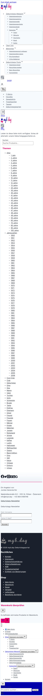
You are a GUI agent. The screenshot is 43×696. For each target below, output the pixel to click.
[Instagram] (8, 477)
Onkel (9, 413)
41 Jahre (14, 195)
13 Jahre (14, 185)
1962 (13, 265)
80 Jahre (14, 225)
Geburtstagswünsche (15, 16)
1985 (13, 323)
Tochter (10, 395)
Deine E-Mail (6, 518)
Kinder (9, 425)
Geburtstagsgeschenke (16, 24)
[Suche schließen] (3, 684)
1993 (13, 343)
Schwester (11, 400)
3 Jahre (14, 160)
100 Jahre (15, 230)
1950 (13, 235)
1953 (13, 243)
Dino (8, 455)
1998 (13, 355)
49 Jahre (14, 215)
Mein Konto (9, 582)
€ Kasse (7, 631)
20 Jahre (14, 188)
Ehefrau (10, 408)
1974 (13, 295)
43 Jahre (14, 200)
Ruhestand (11, 433)
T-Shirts (9, 94)
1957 (13, 253)
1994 (13, 345)
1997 (13, 353)
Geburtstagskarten (13, 107)
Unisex (9, 468)
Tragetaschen (11, 102)
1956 (13, 250)
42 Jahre (14, 198)
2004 (13, 370)
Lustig (9, 443)
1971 (12, 288)
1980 (13, 310)
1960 (13, 260)
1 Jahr (13, 155)
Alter (8, 153)
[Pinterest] (11, 477)
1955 (13, 248)
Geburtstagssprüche (15, 19)
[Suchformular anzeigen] (2, 77)
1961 (12, 263)
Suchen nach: (6, 687)
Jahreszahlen (12, 233)
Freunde (10, 418)
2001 (13, 363)
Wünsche (16, 35)
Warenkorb (9, 585)
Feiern (15, 32)
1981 (12, 313)
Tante (9, 405)
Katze (9, 460)
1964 (13, 270)
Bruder (9, 403)
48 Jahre (14, 213)
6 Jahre (14, 168)
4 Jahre (14, 163)
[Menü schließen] (1, 625)
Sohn (9, 398)
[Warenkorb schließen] (3, 610)
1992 (13, 340)
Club (8, 380)
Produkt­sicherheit (12, 569)
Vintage (10, 463)
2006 (13, 375)
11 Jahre (14, 180)
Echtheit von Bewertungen (15, 572)
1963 (13, 268)
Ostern (9, 450)
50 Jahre (14, 218)
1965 (13, 273)
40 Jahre (14, 193)
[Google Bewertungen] (16, 477)
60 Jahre (14, 220)
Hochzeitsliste (13, 72)
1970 (13, 285)
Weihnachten (12, 448)
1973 (13, 293)
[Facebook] (2, 477)
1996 (13, 350)
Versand (8, 590)
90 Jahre (14, 228)
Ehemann (10, 410)
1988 (13, 330)
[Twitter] (5, 477)
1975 (13, 298)
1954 (13, 245)
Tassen (8, 104)
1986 (13, 325)
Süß (8, 458)
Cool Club (11, 378)
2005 (13, 373)
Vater (9, 393)
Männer (10, 423)
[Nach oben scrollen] (3, 621)
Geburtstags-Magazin (12, 651)
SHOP (9, 80)
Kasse (7, 587)
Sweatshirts (10, 99)
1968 (13, 280)
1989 (13, 333)
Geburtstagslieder (14, 27)
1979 (13, 308)
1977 (13, 303)
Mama (9, 390)
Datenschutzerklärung (13, 562)
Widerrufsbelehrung (12, 564)
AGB (6, 567)
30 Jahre (14, 190)
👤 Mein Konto (10, 629)
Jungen (9, 430)
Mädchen (10, 428)
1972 (13, 290)
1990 (13, 335)
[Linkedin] (14, 477)
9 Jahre (14, 175)
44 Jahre (14, 203)
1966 (13, 275)
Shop (3, 116)
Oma (8, 385)
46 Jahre (14, 208)
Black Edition (12, 453)
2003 (13, 368)
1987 (13, 328)
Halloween (11, 445)
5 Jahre (14, 165)
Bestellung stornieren (13, 595)
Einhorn (10, 465)
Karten (15, 43)
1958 (13, 255)
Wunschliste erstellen (15, 67)
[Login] (21, 85)
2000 (13, 360)
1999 (13, 358)
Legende (10, 438)
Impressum (9, 559)
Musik (15, 40)
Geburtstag (11, 383)
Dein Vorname (6, 512)
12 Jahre (14, 183)
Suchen (5, 140)
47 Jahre (14, 210)
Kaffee (9, 440)
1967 (13, 278)
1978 (13, 305)
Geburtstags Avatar (14, 65)
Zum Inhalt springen (8, 2)
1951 (12, 238)
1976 (13, 300)
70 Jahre (14, 223)
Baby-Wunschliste (14, 70)
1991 (12, 338)
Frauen (9, 420)
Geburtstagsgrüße (14, 21)
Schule (9, 435)
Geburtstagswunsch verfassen (18, 51)
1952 (13, 240)
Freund (9, 415)
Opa (8, 388)
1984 (13, 320)
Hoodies (9, 97)
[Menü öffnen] (3, 112)
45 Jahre (14, 205)
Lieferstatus (9, 592)
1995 (13, 348)
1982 (13, 315)
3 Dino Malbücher (14, 59)
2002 (13, 365)
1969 (13, 283)
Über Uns (9, 45)
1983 (13, 318)
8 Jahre (14, 173)
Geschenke (16, 38)
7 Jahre (14, 170)
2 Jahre (14, 158)
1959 (13, 258)
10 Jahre (14, 178)
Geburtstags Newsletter (10, 501)
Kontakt (8, 557)
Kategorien (13, 666)
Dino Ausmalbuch (14, 56)
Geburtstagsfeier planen (16, 54)
